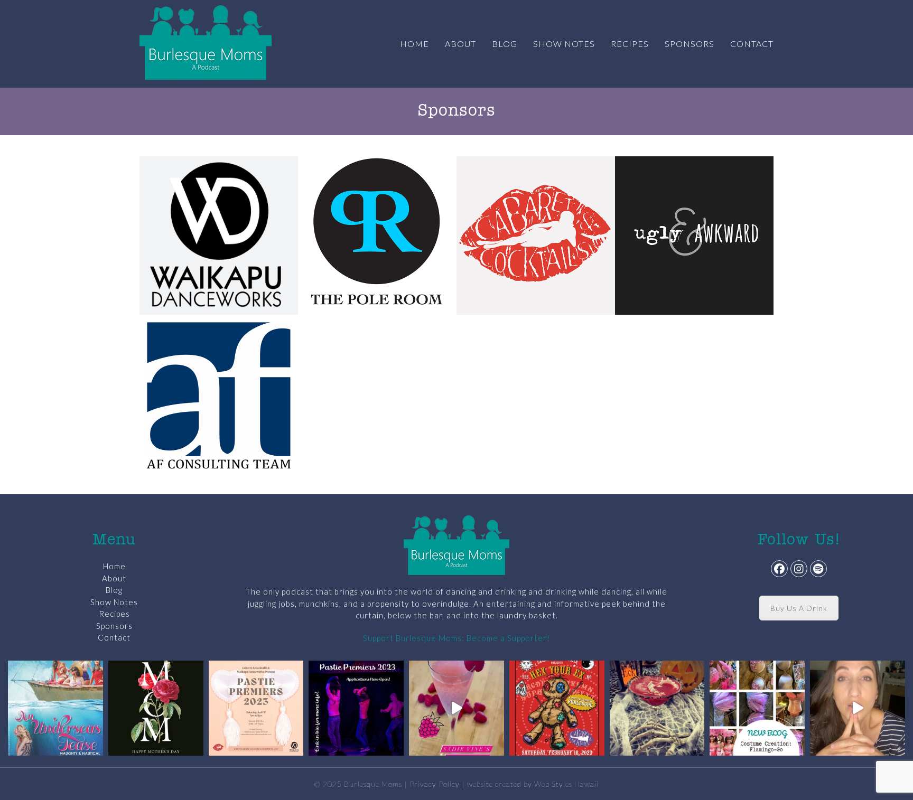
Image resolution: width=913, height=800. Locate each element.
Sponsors (114, 625)
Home (114, 566)
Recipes (114, 613)
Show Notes (114, 602)
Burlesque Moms (373, 783)
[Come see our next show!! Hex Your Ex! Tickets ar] (556, 708)
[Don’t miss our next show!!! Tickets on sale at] (55, 708)
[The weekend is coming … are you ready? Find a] (456, 708)
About (114, 578)
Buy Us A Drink (798, 608)
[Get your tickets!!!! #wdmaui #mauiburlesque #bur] (256, 708)
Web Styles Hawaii (566, 783)
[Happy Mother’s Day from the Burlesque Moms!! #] (155, 708)
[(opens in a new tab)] (218, 234)
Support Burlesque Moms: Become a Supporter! (456, 638)
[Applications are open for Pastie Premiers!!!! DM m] (356, 708)
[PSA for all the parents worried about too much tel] (857, 708)
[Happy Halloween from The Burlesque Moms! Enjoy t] (657, 708)
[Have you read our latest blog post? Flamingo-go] (757, 708)
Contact (114, 637)
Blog (114, 590)
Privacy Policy (434, 783)
